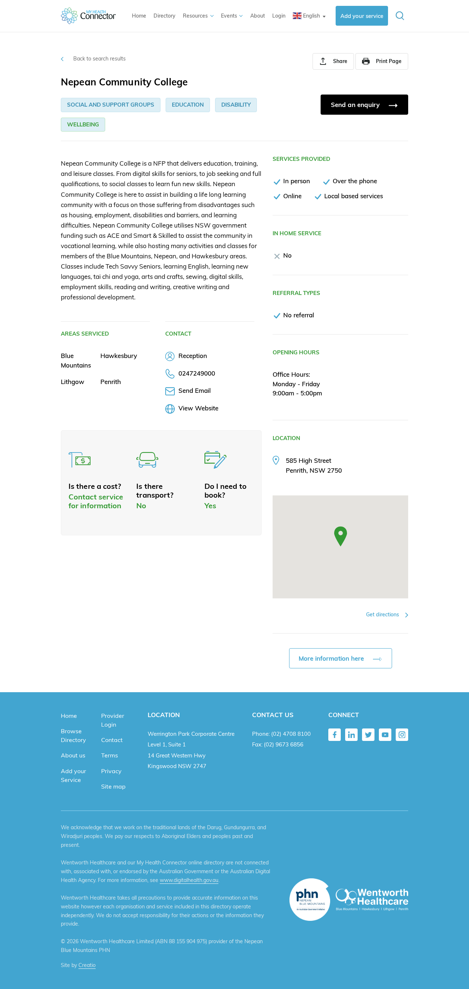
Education (188, 104)
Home (139, 15)
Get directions (383, 614)
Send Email (194, 390)
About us (73, 755)
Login (278, 15)
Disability (236, 104)
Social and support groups (110, 104)
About (257, 15)
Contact (112, 739)
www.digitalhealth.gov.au (189, 880)
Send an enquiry (356, 104)
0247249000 (196, 373)
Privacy (111, 771)
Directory (165, 15)
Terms (109, 755)
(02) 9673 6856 (283, 744)
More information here (332, 658)
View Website (198, 408)
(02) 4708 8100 (291, 733)
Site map (113, 786)
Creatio (87, 965)
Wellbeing (83, 124)
